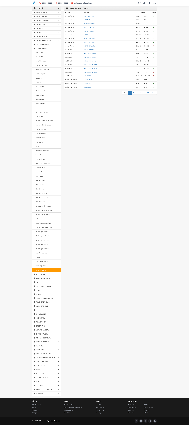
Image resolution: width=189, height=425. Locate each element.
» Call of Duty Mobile (40, 61)
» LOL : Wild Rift (39, 116)
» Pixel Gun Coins (39, 180)
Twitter (34, 407)
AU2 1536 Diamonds (90, 65)
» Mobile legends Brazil (41, 249)
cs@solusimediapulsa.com (84, 3)
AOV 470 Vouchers (89, 31)
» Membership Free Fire (41, 69)
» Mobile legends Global (42, 232)
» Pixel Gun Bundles (40, 193)
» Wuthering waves (40, 266)
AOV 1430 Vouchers (90, 38)
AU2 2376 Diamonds (90, 68)
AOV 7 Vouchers (89, 16)
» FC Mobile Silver (39, 202)
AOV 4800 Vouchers (90, 46)
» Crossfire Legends (40, 253)
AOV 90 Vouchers (89, 24)
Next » (153, 93)
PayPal (146, 404)
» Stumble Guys (39, 172)
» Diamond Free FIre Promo (43, 227)
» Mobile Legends (39, 91)
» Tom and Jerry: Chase (41, 112)
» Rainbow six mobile (41, 261)
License (98, 404)
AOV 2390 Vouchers (90, 42)
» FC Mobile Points (40, 133)
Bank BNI (131, 410)
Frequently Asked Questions (73, 407)
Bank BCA (131, 404)
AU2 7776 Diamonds (90, 76)
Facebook (35, 410)
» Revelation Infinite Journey (43, 125)
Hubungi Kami (68, 404)
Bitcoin (146, 413)
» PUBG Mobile (39, 95)
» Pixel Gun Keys (39, 185)
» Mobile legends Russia (41, 236)
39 (148, 93)
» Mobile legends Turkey (42, 240)
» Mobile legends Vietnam (42, 244)
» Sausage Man (39, 99)
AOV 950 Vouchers (89, 35)
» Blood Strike (38, 176)
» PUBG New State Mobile (42, 163)
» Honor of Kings (39, 168)
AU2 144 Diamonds (90, 53)
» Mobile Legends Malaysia (42, 206)
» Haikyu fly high (39, 257)
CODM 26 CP (88, 80)
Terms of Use (100, 407)
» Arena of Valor (39, 52)
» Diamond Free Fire (40, 65)
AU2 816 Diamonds (90, 61)
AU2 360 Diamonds (90, 57)
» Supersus (37, 108)
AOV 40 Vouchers (89, 20)
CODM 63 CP (88, 87)
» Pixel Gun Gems (39, 189)
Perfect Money (148, 407)
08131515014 (47, 3)
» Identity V (37, 146)
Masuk (142, 3)
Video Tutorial (68, 410)
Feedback (67, 413)
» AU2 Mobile (38, 57)
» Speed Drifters (39, 104)
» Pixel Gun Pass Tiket (41, 197)
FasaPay (146, 410)
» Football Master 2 (40, 138)
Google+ (35, 413)
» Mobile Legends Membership (44, 121)
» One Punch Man (39, 159)
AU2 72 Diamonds (89, 50)
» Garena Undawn (40, 129)
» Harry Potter (38, 142)
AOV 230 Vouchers (89, 27)
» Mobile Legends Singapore (43, 210)
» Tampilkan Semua (40, 270)
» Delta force (38, 219)
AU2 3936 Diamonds (90, 72)
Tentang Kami (36, 404)
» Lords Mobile (39, 87)
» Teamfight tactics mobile (42, 223)
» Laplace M (38, 78)
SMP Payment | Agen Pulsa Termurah (48, 421)
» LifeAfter (37, 82)
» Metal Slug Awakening (41, 151)
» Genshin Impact (39, 74)
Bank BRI (131, 413)
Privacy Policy (100, 410)
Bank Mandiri (132, 407)
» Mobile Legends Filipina (42, 215)
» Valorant (37, 155)
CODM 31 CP (88, 83)
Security (98, 413)
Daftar (154, 3)
